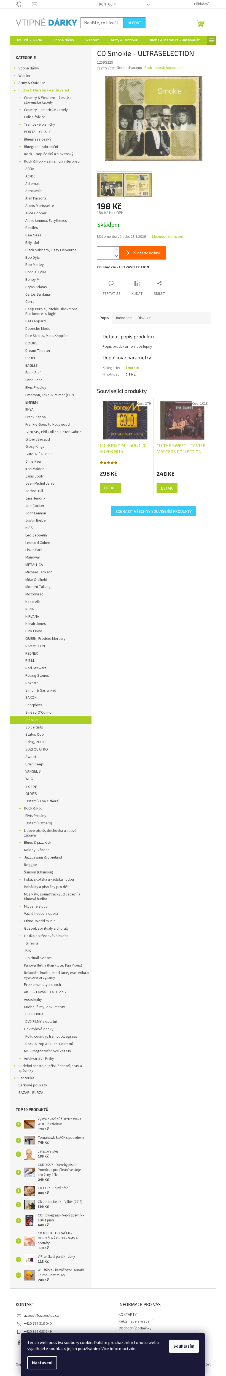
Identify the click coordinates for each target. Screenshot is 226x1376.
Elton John (33, 380)
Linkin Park (33, 550)
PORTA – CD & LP (38, 132)
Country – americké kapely (46, 110)
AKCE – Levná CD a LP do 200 (47, 992)
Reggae (30, 865)
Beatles (31, 228)
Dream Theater (37, 351)
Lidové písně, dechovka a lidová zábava (50, 833)
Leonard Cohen (37, 543)
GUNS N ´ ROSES (39, 454)
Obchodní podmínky (135, 1328)
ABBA (29, 169)
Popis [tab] (104, 318)
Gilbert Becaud (37, 439)
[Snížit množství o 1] (116, 256)
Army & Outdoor (31, 83)
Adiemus (32, 184)
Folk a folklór (34, 117)
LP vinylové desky (38, 1029)
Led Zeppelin (36, 535)
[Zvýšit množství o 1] (116, 250)
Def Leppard (35, 321)
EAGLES (31, 365)
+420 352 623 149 (38, 1331)
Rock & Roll (33, 808)
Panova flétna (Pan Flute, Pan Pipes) (53, 965)
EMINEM (31, 402)
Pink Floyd (33, 631)
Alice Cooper (36, 213)
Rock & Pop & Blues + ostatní (49, 1044)
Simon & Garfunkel (40, 690)
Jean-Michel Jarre (40, 483)
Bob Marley (34, 265)
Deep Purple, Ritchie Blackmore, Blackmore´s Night (52, 311)
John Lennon (35, 513)
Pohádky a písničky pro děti (46, 887)
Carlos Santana (37, 294)
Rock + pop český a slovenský (49, 154)
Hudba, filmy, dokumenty (44, 1007)
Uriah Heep (34, 764)
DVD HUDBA (34, 1014)
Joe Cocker (34, 506)
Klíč (28, 950)
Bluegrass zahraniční (41, 147)
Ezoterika (26, 1078)
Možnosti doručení (167, 236)
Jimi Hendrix (35, 498)
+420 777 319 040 (38, 1323)
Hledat (134, 22)
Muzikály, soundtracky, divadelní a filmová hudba (52, 897)
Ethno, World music (39, 921)
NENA (29, 609)
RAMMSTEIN (35, 646)
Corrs (29, 301)
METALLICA (34, 565)
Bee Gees (33, 235)
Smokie (31, 720)
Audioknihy (33, 999)
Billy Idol (32, 242)
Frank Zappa (35, 417)
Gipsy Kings (35, 446)
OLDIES (31, 794)
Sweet (30, 757)
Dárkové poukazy (32, 1085)
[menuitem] (29, 40)
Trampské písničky (39, 124)
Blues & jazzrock (37, 842)
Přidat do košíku (146, 252)
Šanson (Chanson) (38, 872)
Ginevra (31, 943)
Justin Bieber (36, 520)
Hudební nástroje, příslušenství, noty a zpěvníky (50, 1068)
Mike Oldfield (36, 579)
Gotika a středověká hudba (46, 936)
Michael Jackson (38, 572)
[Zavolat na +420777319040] (24, 4)
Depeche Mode (37, 328)
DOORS (31, 343)
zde (132, 1349)
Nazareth (32, 602)
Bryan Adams (36, 287)
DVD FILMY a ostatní (41, 1021)
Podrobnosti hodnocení (163, 68)
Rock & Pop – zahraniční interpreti (52, 161)
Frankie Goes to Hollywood (47, 424)
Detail (110, 487)
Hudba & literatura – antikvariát (43, 90)
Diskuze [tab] (144, 318)
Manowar (32, 557)
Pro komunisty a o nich (42, 985)
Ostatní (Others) (38, 823)
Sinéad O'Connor (39, 712)
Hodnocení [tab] (123, 318)
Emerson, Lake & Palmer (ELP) (49, 395)
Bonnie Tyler (35, 272)
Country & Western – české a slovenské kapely (48, 100)
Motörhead (34, 594)
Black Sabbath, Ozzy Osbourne (51, 250)
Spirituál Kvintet (38, 958)
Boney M (32, 279)
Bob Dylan (33, 257)
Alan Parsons (35, 198)
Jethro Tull (34, 491)
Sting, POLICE (36, 742)
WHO (29, 779)
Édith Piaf (33, 373)
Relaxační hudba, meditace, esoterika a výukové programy (56, 975)
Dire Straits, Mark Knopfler (47, 336)
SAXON (31, 697)
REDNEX (31, 653)
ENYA (29, 409)
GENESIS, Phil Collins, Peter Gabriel (53, 432)
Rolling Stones (37, 675)
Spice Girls (34, 727)
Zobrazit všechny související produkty (153, 511)
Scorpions (33, 705)
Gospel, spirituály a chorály (46, 928)
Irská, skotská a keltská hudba (49, 879)
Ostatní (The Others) (42, 801)
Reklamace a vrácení (135, 1321)
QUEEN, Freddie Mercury (45, 638)
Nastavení (42, 1363)
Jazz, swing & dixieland (43, 857)
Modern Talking (38, 587)
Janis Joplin (35, 476)
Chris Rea (33, 461)
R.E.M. (30, 660)
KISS (29, 528)
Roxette (32, 683)
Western (25, 76)
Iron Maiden (34, 469)
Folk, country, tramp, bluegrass (51, 1036)
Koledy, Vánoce (37, 850)
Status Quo (34, 734)
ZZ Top (31, 786)
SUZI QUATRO (36, 749)
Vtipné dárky (28, 68)
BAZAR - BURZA (30, 1093)
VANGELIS (33, 771)
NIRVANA (32, 616)
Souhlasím (184, 1346)
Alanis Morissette (39, 206)
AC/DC (30, 176)
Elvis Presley (35, 387)
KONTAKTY (107, 4)
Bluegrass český (37, 139)
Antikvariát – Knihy (39, 1058)
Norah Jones (35, 624)
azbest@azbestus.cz (41, 1315)
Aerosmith (33, 191)
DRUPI (30, 358)
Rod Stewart (35, 668)
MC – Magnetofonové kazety (47, 1051)
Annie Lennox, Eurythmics (46, 220)
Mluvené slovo (36, 906)
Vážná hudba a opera (41, 913)
